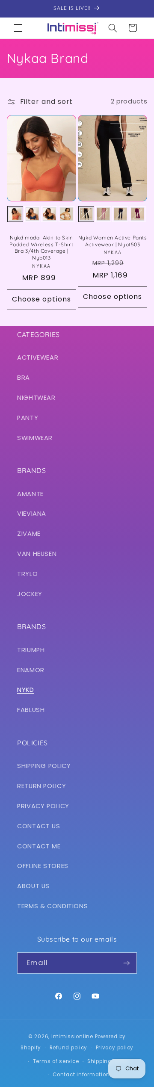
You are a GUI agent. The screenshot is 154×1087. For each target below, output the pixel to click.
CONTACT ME (38, 846)
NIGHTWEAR (36, 397)
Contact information (81, 1074)
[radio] (15, 214)
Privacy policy (114, 1047)
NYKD (25, 689)
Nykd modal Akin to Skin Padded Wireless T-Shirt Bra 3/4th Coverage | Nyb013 (41, 247)
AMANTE (30, 494)
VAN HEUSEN (36, 553)
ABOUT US (33, 886)
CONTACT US (38, 826)
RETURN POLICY (41, 786)
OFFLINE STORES (42, 866)
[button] (18, 28)
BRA (23, 377)
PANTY (27, 418)
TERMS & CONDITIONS (52, 906)
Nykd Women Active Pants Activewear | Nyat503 (112, 241)
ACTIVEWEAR (37, 357)
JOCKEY (29, 594)
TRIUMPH (30, 650)
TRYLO (27, 574)
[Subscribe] (126, 962)
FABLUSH (30, 710)
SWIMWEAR (35, 438)
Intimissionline (72, 1036)
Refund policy (69, 1047)
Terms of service (56, 1061)
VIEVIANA (31, 513)
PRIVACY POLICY (43, 806)
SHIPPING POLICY (44, 766)
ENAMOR (30, 670)
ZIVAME (29, 533)
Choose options (41, 299)
